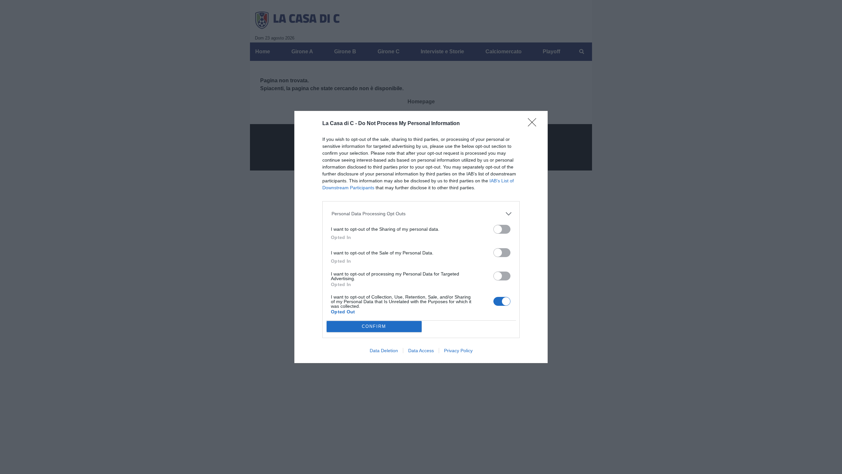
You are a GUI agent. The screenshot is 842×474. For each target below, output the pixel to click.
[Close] (534, 124)
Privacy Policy (458, 350)
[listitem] (421, 213)
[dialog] (421, 237)
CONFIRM (374, 326)
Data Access (421, 350)
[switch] (501, 229)
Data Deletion (384, 350)
